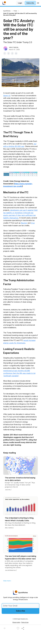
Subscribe (30, 3)
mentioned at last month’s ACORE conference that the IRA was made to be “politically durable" (19, 373)
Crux (33, 223)
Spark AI (6, 95)
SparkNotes (7, 11)
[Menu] (38, 2)
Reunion (24, 223)
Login (20, 3)
